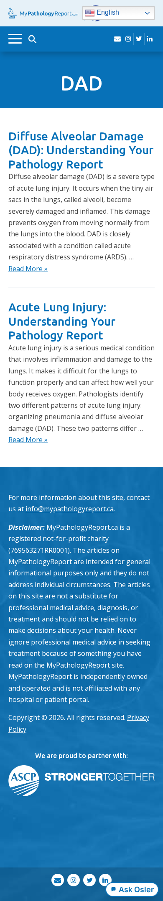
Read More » (28, 268)
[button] (32, 38)
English (107, 12)
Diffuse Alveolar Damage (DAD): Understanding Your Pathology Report (80, 150)
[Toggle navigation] (15, 39)
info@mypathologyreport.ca (69, 508)
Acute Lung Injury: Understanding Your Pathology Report (61, 321)
